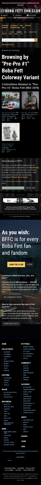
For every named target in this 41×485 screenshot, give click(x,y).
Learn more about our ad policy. (21, 216)
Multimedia (6, 402)
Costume (5, 375)
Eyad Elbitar (27, 406)
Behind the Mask (28, 347)
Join (23, 446)
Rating (10, 34)
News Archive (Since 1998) (10, 432)
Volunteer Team (28, 420)
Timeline (4, 34)
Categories (7, 354)
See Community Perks (13, 297)
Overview (5, 25)
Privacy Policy (30, 468)
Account (32, 15)
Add (23, 27)
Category (11, 32)
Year (25, 32)
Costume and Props (29, 410)
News (4, 429)
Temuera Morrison (29, 389)
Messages (26, 377)
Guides (6, 438)
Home (4, 344)
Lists (5, 359)
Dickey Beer (26, 401)
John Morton (27, 396)
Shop (24, 429)
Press (25, 425)
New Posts (7, 395)
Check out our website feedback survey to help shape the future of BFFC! (20, 452)
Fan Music (7, 409)
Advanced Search (7, 44)
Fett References (28, 354)
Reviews (6, 366)
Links (24, 375)
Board (4, 389)
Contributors (14, 27)
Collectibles (7, 349)
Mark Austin (27, 399)
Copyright (21, 468)
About (24, 417)
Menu (5, 15)
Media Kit (26, 422)
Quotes (25, 358)
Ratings (6, 363)
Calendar (25, 384)
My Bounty (14, 25)
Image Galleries (9, 407)
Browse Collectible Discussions (13, 188)
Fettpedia (25, 344)
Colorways (7, 356)
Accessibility (9, 470)
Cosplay (6, 385)
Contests (26, 368)
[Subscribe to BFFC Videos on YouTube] (24, 462)
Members (26, 370)
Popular (28, 25)
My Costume (7, 378)
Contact (25, 431)
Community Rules (10, 468)
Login (29, 264)
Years (5, 368)
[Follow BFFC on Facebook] (9, 462)
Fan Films (7, 413)
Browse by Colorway (11, 50)
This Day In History (29, 349)
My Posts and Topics (10, 392)
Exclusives (7, 435)
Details (6, 382)
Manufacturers (9, 361)
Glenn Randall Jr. (29, 403)
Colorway (19, 32)
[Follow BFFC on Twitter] (17, 462)
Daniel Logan (27, 392)
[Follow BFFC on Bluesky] (31, 462)
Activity (25, 366)
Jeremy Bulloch (28, 412)
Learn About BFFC (11, 324)
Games (6, 420)
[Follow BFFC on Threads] (28, 462)
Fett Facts (26, 351)
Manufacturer (33, 32)
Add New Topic (30, 188)
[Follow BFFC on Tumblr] (20, 462)
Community (26, 363)
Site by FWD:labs (28, 470)
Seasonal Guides (9, 445)
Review (16, 34)
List (21, 34)
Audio (5, 411)
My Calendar (27, 387)
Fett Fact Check (9, 442)
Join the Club (16, 264)
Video (5, 416)
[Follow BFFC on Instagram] (13, 462)
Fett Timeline (27, 356)
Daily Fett (7, 404)
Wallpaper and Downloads (8, 423)
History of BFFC (28, 427)
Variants (6, 380)
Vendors (5, 27)
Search (18, 15)
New (21, 25)
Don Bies (25, 394)
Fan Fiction (7, 418)
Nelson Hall (27, 408)
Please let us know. (20, 177)
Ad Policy (18, 470)
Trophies (26, 380)
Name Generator (28, 373)
